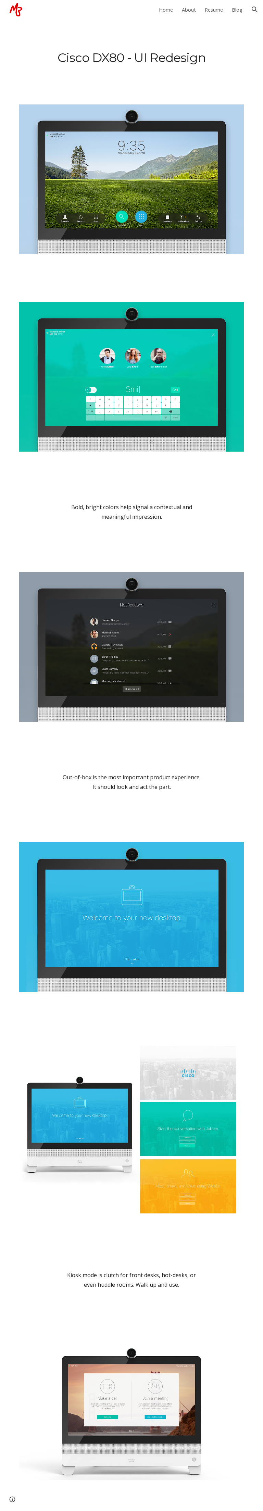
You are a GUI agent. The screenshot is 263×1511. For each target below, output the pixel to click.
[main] (131, 58)
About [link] (189, 9)
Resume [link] (214, 9)
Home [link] (166, 9)
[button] (255, 9)
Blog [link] (237, 9)
